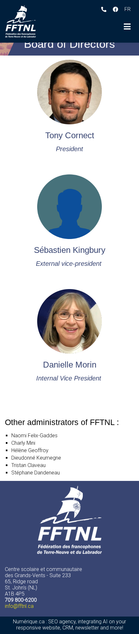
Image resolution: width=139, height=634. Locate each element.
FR (127, 9)
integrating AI (93, 621)
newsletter (87, 628)
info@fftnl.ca (19, 606)
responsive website (38, 628)
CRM (67, 628)
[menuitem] (127, 9)
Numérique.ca (29, 621)
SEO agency (62, 621)
